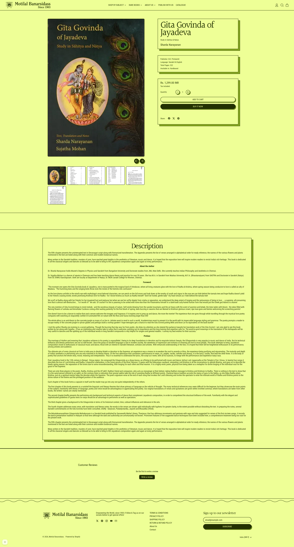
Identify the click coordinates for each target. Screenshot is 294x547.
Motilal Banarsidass (56, 537)
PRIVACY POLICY (157, 516)
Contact (153, 529)
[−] (177, 92)
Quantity (163, 92)
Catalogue (181, 5)
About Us (153, 526)
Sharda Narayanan (170, 44)
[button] (282, 5)
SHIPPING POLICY (157, 519)
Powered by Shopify (73, 537)
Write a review (147, 477)
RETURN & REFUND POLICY (161, 523)
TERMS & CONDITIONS (159, 513)
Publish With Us (165, 5)
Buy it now (198, 106)
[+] (188, 92)
